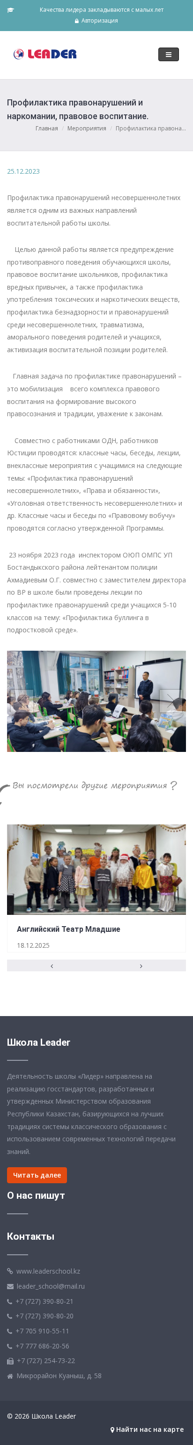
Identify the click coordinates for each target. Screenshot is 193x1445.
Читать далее (37, 1175)
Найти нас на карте (149, 1429)
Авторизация (99, 20)
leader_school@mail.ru (51, 1286)
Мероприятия (86, 128)
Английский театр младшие (68, 929)
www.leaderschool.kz (48, 1271)
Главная (47, 128)
